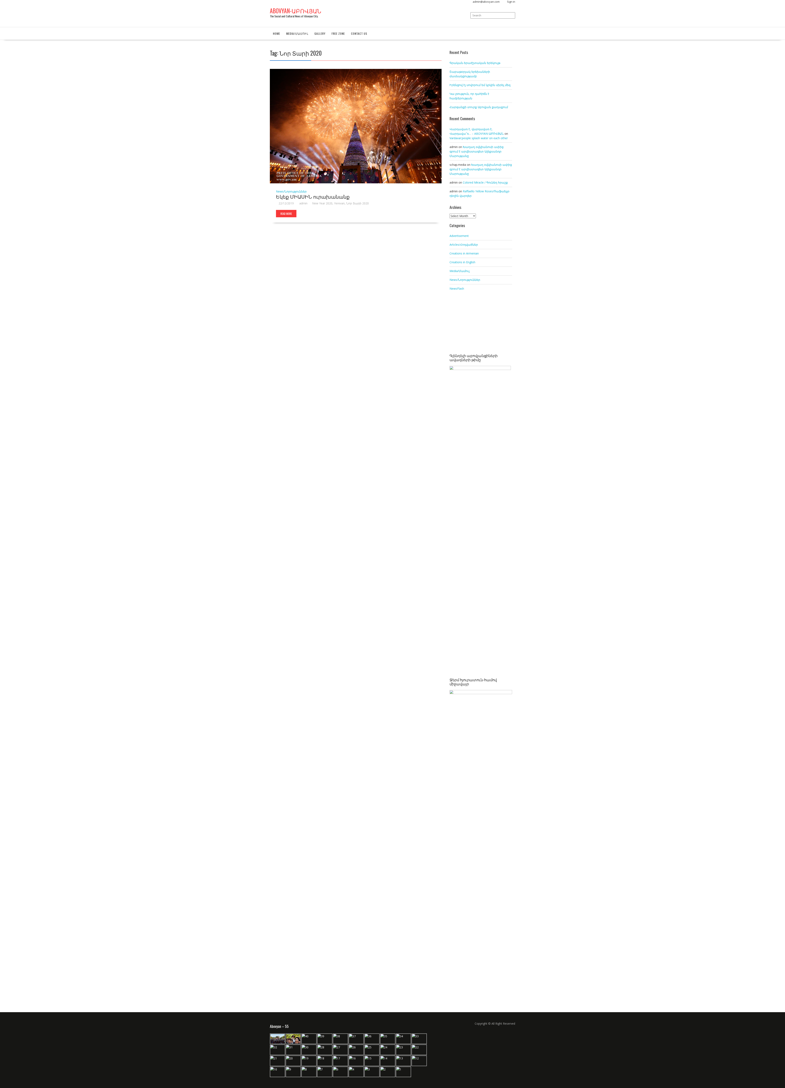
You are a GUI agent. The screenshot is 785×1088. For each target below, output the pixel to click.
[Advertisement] (481, 322)
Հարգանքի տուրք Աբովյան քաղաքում (479, 107)
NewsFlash (457, 288)
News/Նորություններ (291, 191)
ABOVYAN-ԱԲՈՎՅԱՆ (295, 11)
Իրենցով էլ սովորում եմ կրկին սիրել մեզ (480, 85)
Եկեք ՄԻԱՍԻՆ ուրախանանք (313, 196)
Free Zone (338, 33)
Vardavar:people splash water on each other (479, 138)
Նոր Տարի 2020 (357, 203)
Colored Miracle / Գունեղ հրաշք (485, 182)
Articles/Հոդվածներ (464, 245)
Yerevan (339, 203)
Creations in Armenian (464, 253)
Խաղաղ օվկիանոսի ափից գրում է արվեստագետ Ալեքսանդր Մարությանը (477, 151)
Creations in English (462, 262)
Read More (286, 214)
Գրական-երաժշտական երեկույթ (475, 63)
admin (303, 203)
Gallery (319, 33)
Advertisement (459, 236)
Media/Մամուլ (297, 33)
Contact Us (359, 33)
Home (276, 33)
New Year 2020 (322, 203)
